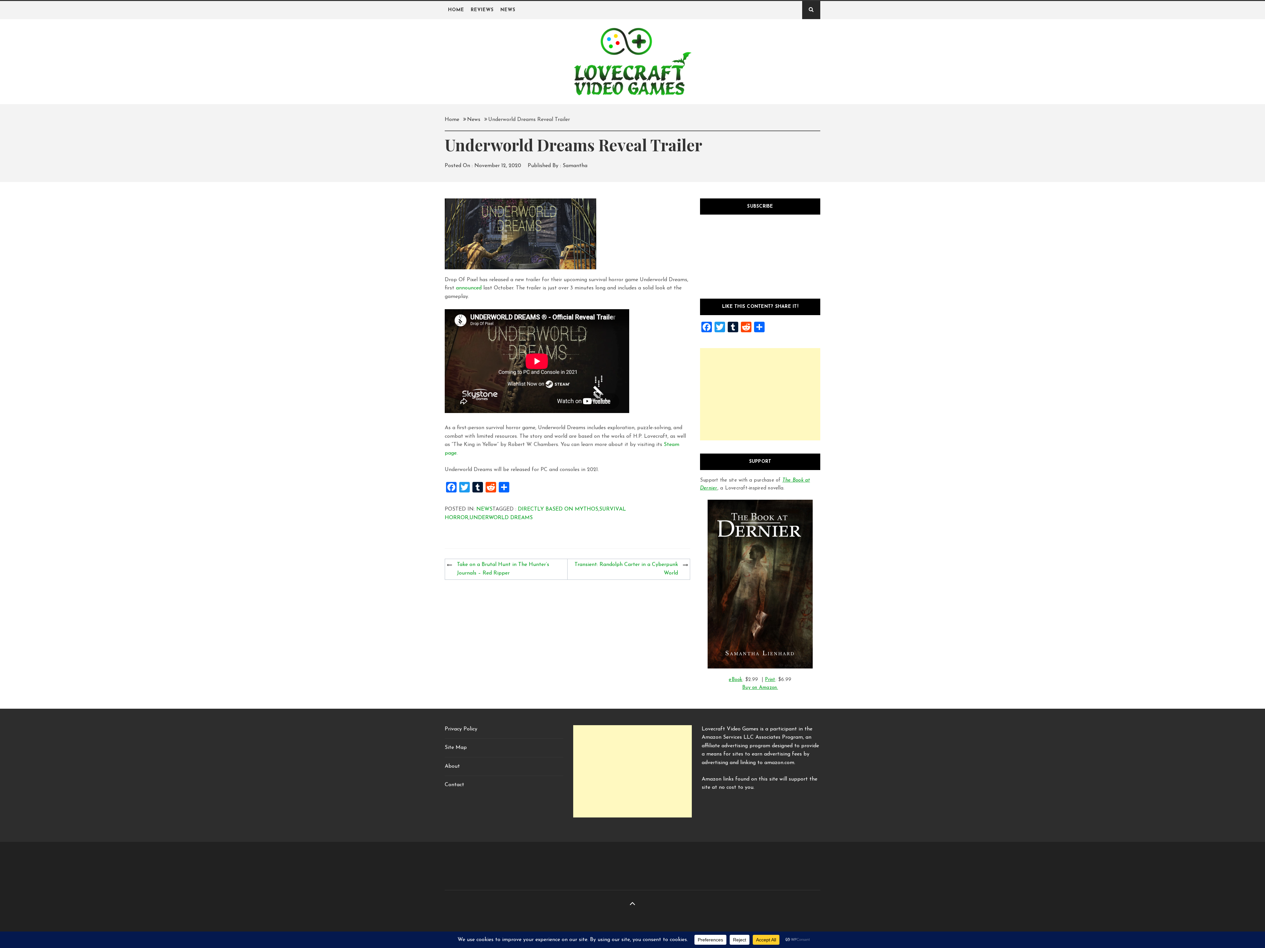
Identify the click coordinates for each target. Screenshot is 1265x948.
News (508, 10)
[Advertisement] (760, 394)
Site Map (456, 747)
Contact (454, 784)
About (452, 766)
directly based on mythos (558, 509)
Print (770, 679)
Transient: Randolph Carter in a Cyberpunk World (626, 569)
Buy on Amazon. (760, 687)
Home (456, 10)
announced (469, 288)
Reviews (482, 10)
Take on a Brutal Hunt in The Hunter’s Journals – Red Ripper (503, 569)
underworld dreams (501, 517)
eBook (735, 679)
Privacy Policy (461, 729)
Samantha (575, 165)
